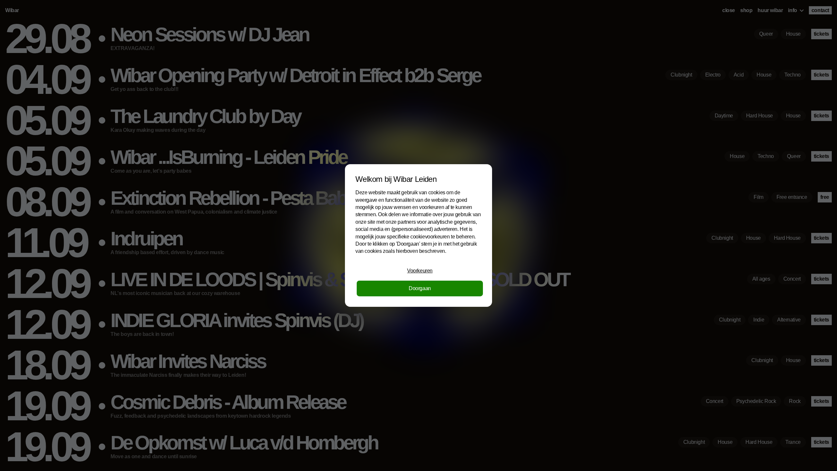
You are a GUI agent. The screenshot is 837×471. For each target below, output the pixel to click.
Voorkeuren (420, 270)
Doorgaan (420, 288)
